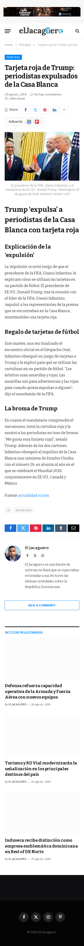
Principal (13, 57)
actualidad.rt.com (33, 495)
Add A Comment (42, 605)
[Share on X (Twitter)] (35, 109)
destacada (24, 510)
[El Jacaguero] (42, 31)
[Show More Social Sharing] (64, 109)
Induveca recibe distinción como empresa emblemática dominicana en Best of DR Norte (41, 846)
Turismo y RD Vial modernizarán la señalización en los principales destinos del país (41, 768)
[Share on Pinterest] (45, 109)
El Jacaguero (37, 547)
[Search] (76, 31)
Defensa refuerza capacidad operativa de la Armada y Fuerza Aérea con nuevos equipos (37, 691)
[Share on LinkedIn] (54, 109)
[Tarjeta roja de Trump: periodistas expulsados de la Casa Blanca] (42, 156)
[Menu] (8, 31)
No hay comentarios (48, 94)
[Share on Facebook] (25, 109)
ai (8, 510)
